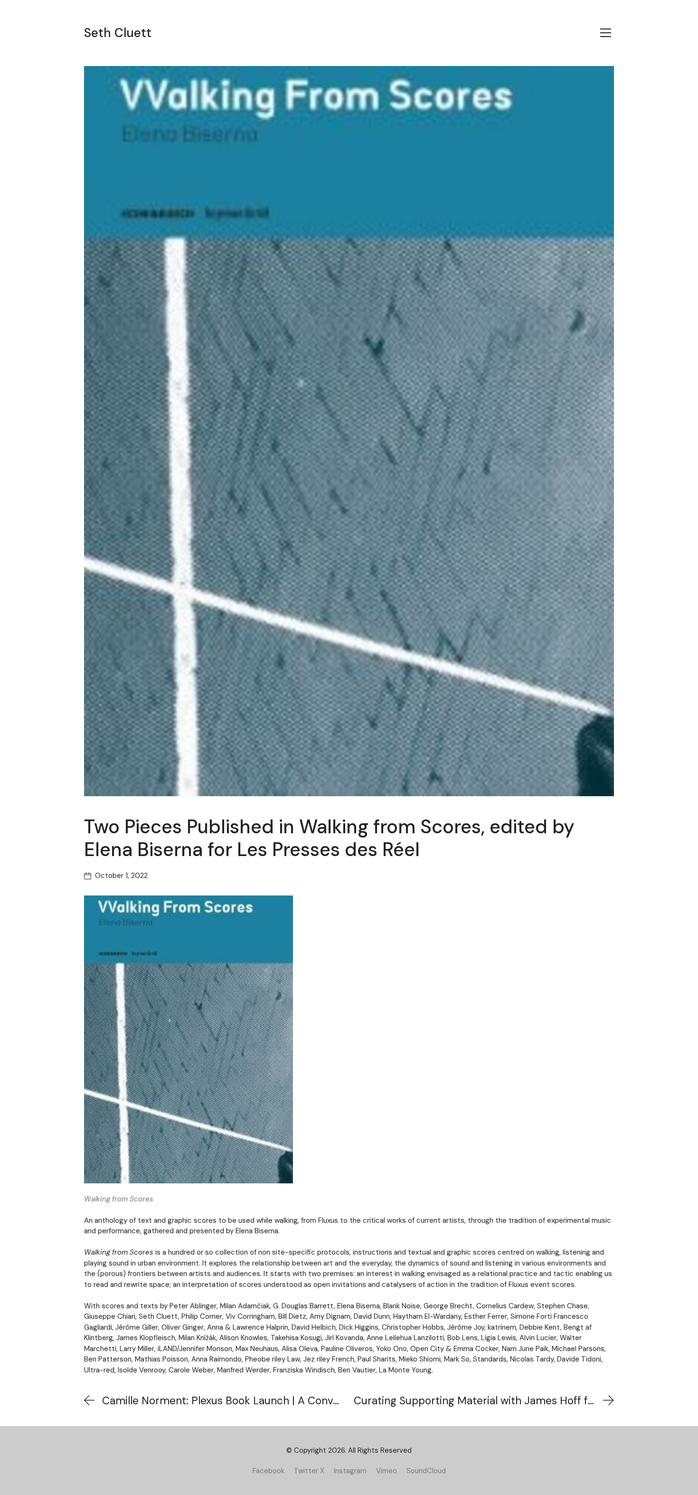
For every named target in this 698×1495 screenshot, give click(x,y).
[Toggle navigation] (605, 33)
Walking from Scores (118, 1199)
